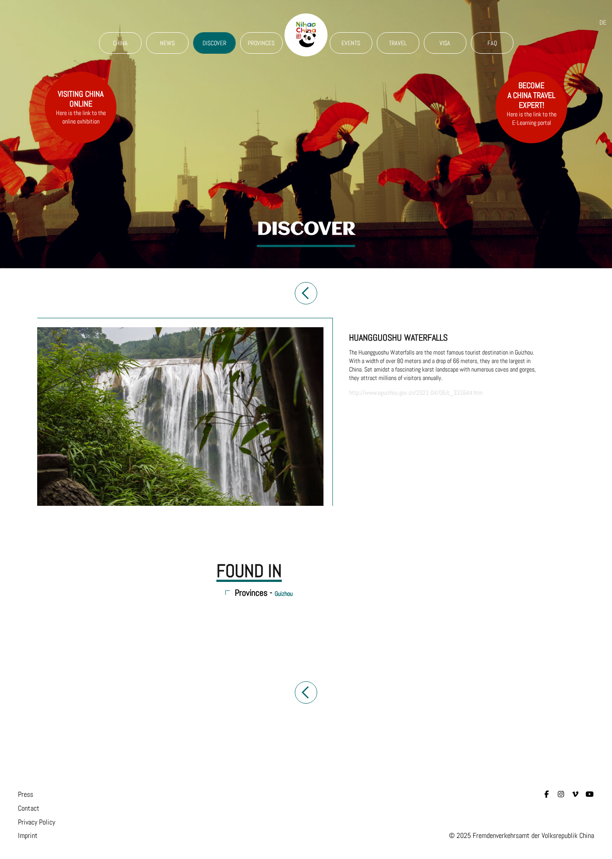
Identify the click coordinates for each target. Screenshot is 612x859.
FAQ (492, 43)
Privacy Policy (36, 822)
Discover (214, 43)
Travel (398, 43)
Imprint (28, 835)
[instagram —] (560, 794)
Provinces (261, 43)
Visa (445, 43)
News (167, 43)
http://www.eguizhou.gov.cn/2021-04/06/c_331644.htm (416, 393)
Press (25, 794)
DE (602, 22)
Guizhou (284, 594)
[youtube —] (589, 794)
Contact (28, 808)
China (120, 43)
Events (350, 43)
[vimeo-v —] (575, 794)
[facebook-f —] (546, 794)
